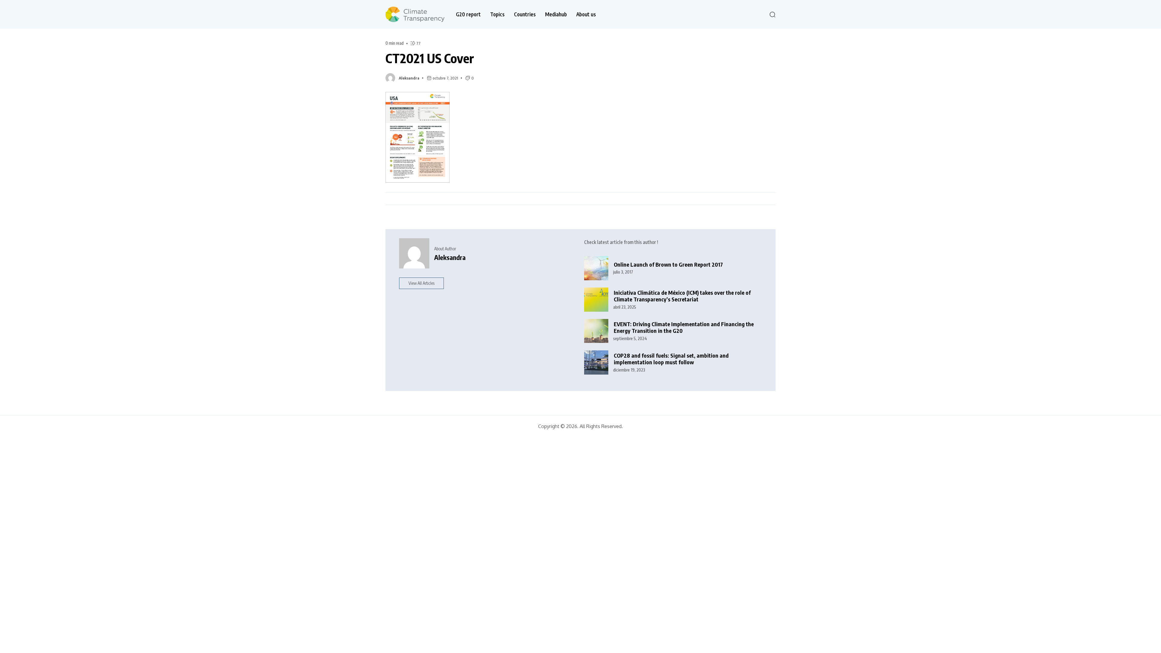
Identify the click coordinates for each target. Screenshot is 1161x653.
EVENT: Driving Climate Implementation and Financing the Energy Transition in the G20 (684, 327)
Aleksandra (409, 78)
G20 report (468, 14)
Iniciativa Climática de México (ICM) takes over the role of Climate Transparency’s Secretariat (682, 296)
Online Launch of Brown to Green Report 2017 (668, 264)
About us (586, 14)
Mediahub (556, 14)
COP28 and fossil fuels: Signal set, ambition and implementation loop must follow (671, 359)
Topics (497, 14)
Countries (525, 14)
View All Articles (421, 283)
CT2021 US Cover (429, 58)
